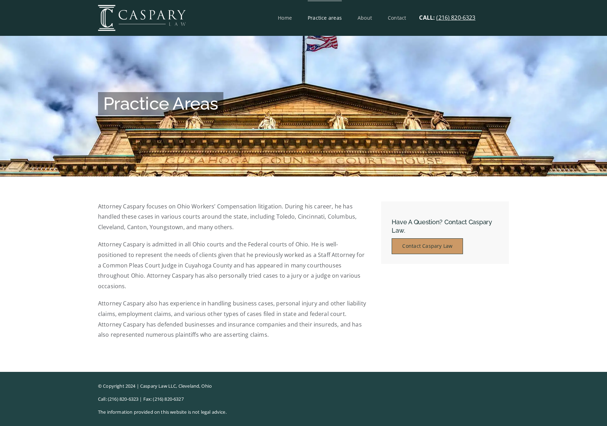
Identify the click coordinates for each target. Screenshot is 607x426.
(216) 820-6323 (455, 17)
